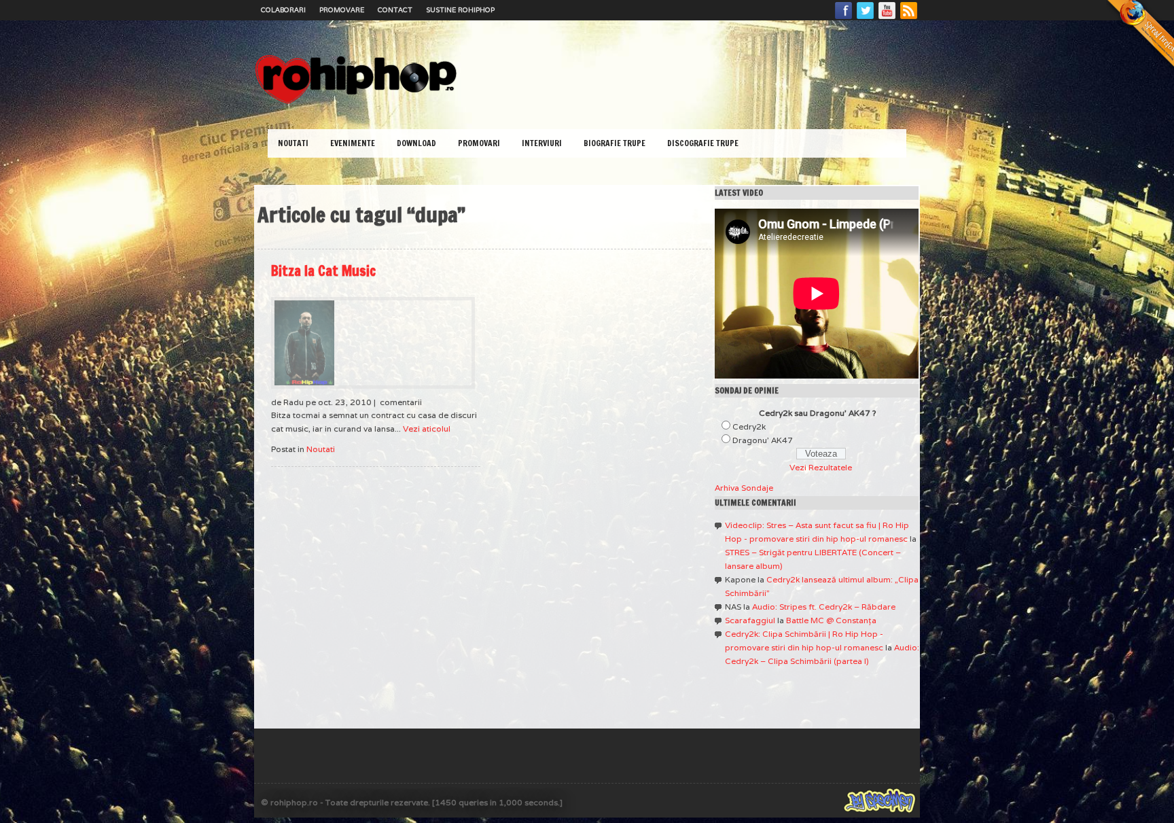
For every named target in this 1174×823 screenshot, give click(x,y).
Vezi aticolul (426, 428)
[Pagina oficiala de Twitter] (865, 18)
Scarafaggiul (750, 620)
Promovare (341, 9)
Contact (395, 9)
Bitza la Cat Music (323, 271)
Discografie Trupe (703, 143)
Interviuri (542, 143)
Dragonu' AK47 (762, 440)
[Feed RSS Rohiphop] (908, 18)
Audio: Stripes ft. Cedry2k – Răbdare (823, 606)
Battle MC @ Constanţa (831, 620)
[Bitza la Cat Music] (373, 343)
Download (416, 143)
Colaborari (283, 9)
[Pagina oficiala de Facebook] (844, 18)
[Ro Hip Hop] (356, 102)
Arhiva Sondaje (744, 488)
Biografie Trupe (614, 143)
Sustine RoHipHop (460, 9)
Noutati (293, 143)
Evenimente (352, 143)
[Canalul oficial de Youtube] (887, 18)
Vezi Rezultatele (820, 467)
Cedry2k (749, 426)
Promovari (479, 143)
